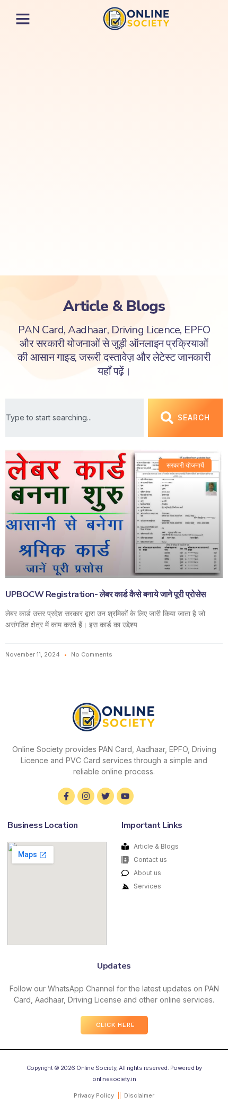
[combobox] (74, 418)
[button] (23, 18)
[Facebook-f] (66, 796)
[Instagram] (85, 796)
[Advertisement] (114, 156)
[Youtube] (125, 796)
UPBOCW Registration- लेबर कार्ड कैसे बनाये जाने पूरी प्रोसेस (105, 594)
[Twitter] (105, 796)
